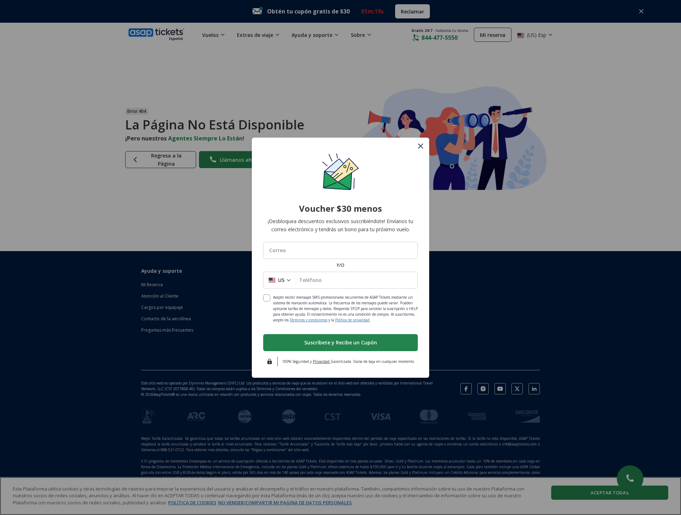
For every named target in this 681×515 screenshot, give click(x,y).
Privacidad (322, 361)
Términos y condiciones (308, 319)
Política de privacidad (352, 319)
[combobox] (340, 250)
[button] (280, 280)
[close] (420, 146)
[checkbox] (266, 297)
